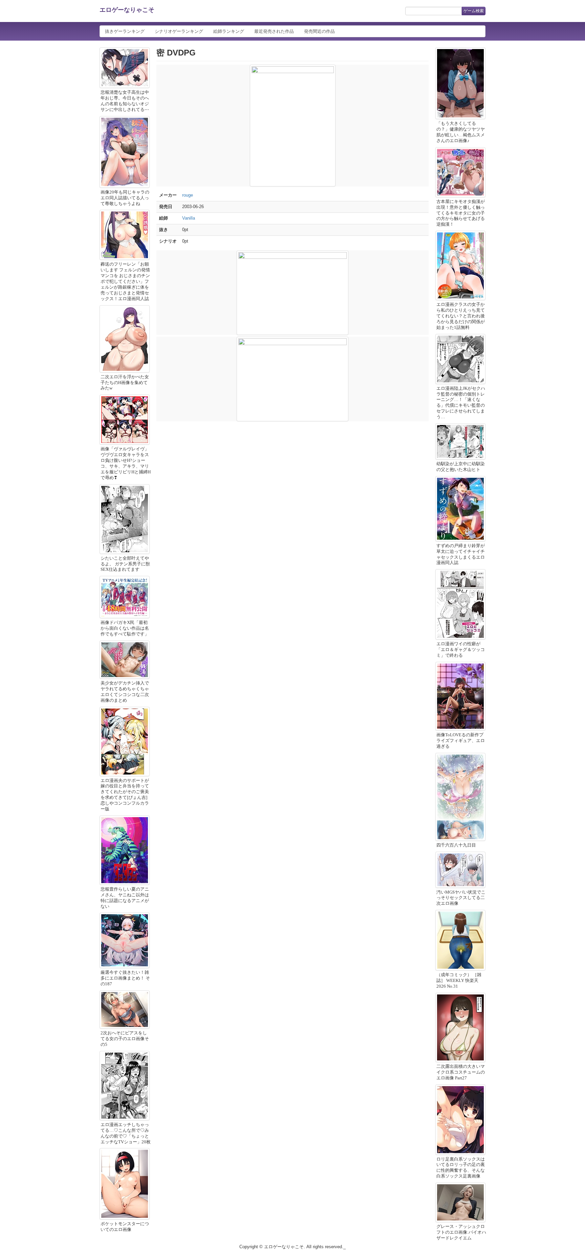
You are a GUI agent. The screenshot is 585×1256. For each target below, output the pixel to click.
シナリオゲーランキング (179, 31)
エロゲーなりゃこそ (127, 9)
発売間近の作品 (319, 31)
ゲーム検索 (473, 10)
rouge (187, 195)
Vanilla (188, 218)
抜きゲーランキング (125, 31)
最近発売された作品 (274, 31)
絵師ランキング (228, 31)
